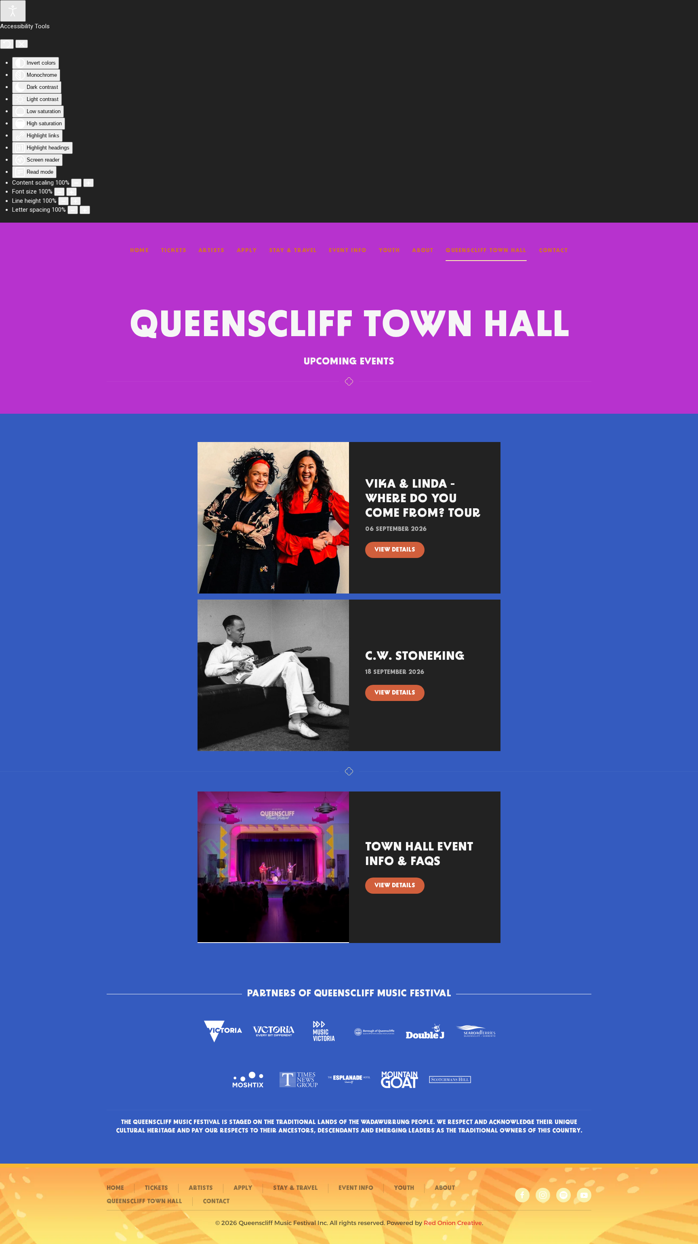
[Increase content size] (88, 183)
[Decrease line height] (63, 201)
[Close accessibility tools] (21, 44)
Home (139, 251)
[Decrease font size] (59, 191)
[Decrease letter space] (72, 210)
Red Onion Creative (453, 1223)
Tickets (173, 251)
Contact (553, 251)
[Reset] (7, 44)
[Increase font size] (71, 191)
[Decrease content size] (76, 183)
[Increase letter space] (85, 210)
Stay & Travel (293, 251)
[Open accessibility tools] (13, 11)
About (422, 251)
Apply (247, 251)
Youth (389, 251)
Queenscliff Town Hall (486, 251)
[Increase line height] (75, 201)
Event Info (347, 251)
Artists (211, 251)
